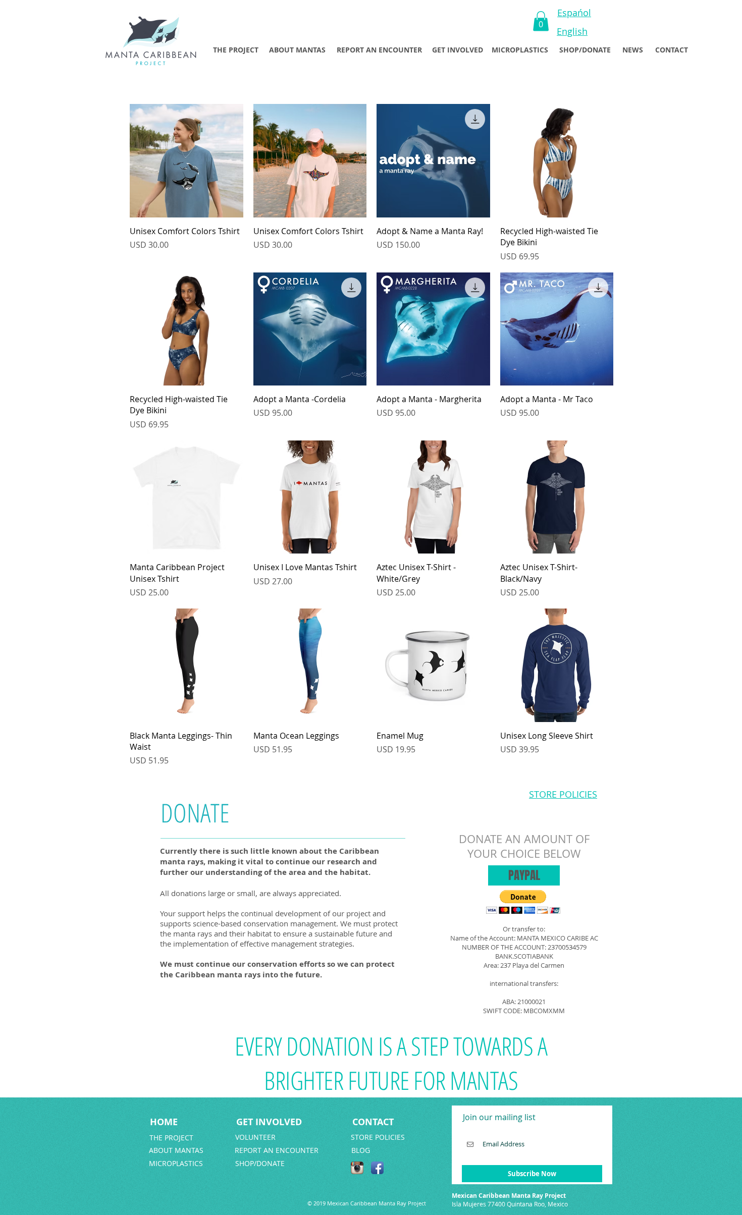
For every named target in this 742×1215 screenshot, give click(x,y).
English (572, 31)
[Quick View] (186, 160)
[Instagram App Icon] (357, 1168)
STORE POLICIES (563, 794)
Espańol (574, 13)
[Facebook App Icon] (377, 1168)
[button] (541, 21)
